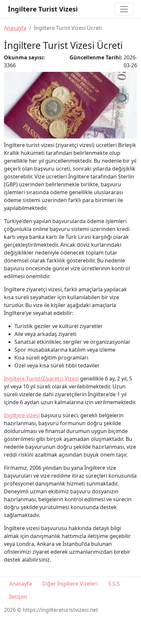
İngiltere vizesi (22, 415)
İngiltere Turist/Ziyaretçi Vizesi (41, 378)
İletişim (18, 596)
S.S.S (114, 583)
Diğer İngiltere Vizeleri (70, 583)
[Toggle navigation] (124, 9)
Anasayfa (15, 27)
